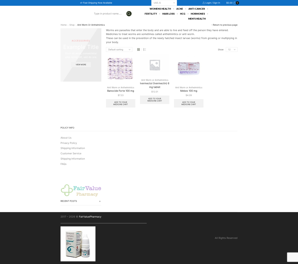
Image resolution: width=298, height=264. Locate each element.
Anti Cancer (196, 8)
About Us (66, 137)
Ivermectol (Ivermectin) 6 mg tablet (154, 85)
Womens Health (160, 8)
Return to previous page (225, 24)
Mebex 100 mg (188, 90)
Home (64, 24)
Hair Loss (168, 13)
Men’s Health (197, 18)
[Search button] (129, 13)
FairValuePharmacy (90, 216)
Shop (72, 24)
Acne (179, 8)
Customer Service (71, 153)
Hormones (198, 13)
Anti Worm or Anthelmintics (120, 87)
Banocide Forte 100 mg (120, 90)
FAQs (63, 164)
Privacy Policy (69, 143)
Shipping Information (73, 148)
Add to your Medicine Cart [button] (120, 103)
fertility (151, 13)
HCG (182, 13)
